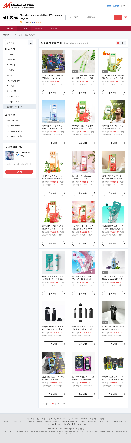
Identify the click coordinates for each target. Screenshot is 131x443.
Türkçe (59, 424)
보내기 (19, 172)
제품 (26, 28)
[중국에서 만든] (19, 5)
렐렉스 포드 (11, 59)
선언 (37, 419)
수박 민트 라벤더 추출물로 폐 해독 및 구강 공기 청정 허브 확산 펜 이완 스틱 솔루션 (83, 128)
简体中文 (23, 422)
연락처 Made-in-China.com (78, 419)
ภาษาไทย (51, 424)
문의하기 (54, 28)
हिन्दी (126, 422)
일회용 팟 (10, 54)
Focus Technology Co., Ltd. (68, 429)
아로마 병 (10, 70)
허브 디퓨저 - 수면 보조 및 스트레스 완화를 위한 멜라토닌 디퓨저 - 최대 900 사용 (53, 128)
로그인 (109, 6)
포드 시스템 (11, 91)
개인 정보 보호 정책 (59, 419)
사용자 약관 (46, 419)
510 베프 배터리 (13, 96)
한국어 (102, 422)
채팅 (21, 155)
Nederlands (118, 422)
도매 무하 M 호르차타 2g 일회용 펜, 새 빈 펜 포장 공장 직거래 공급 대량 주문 (83, 379)
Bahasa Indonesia (80, 424)
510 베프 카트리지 (14, 101)
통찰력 (101, 419)
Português (73, 422)
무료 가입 (116, 6)
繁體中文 (31, 422)
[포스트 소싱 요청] (125, 17)
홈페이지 (10, 28)
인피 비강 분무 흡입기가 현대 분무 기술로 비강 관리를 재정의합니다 (112, 229)
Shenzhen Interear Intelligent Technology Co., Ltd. (41, 17)
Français (48, 422)
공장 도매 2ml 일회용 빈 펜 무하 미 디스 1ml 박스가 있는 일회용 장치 (52, 78)
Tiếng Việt (67, 424)
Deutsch (64, 422)
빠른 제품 (93, 419)
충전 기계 (10, 86)
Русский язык (92, 422)
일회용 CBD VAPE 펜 (15, 107)
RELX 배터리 (12, 65)
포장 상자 (10, 75)
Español (56, 422)
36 (58, 403)
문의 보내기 (53, 93)
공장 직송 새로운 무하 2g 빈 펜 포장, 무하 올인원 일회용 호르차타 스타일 (53, 379)
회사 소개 (39, 28)
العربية (109, 422)
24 (53, 404)
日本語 (39, 422)
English (14, 422)
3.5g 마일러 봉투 (13, 80)
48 (64, 403)
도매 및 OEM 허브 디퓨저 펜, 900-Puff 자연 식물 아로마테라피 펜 (113, 78)
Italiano (82, 422)
